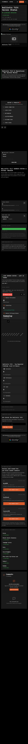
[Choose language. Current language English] (17, 2)
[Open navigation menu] (26, 2)
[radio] (14, 107)
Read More (4, 283)
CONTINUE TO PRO (7, 427)
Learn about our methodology (14, 341)
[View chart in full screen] (8, 321)
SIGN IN (21, 1)
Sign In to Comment (14, 589)
